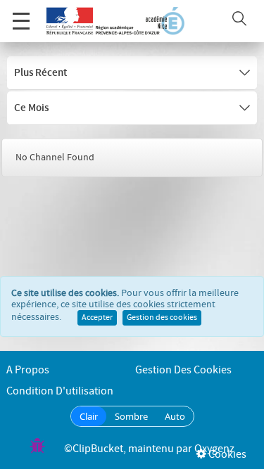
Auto (175, 416)
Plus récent (40, 73)
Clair (89, 416)
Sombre (131, 416)
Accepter (97, 317)
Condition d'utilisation (59, 391)
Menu (21, 21)
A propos (27, 370)
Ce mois (31, 108)
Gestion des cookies (162, 317)
